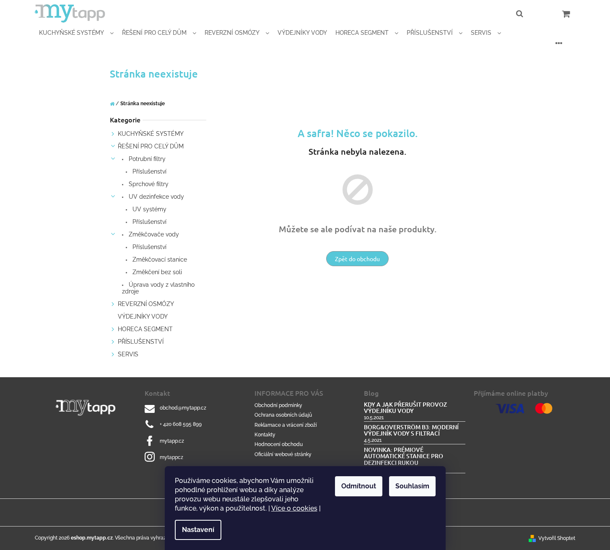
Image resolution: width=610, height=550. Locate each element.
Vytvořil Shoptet (556, 538)
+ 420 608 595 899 (181, 424)
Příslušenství (148, 171)
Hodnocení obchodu (278, 444)
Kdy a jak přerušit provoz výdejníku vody (405, 407)
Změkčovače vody (153, 234)
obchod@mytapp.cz (183, 408)
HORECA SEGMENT (145, 329)
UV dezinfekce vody (155, 196)
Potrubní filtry (146, 159)
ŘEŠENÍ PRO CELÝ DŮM (151, 146)
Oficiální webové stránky (282, 454)
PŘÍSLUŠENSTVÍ (141, 341)
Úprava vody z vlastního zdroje (158, 288)
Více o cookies (294, 508)
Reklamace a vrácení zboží (285, 425)
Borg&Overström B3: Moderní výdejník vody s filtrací (411, 430)
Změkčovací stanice (159, 259)
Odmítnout (358, 486)
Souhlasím (412, 486)
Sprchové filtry (148, 184)
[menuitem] (76, 32)
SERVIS (128, 354)
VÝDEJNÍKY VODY (143, 316)
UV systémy (148, 209)
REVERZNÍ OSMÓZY (146, 304)
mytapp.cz (172, 441)
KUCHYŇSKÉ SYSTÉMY (151, 133)
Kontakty (264, 435)
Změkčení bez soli (156, 272)
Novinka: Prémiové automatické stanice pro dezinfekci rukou (403, 456)
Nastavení (198, 530)
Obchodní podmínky (278, 405)
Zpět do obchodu (357, 258)
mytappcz (171, 457)
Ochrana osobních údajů (283, 415)
